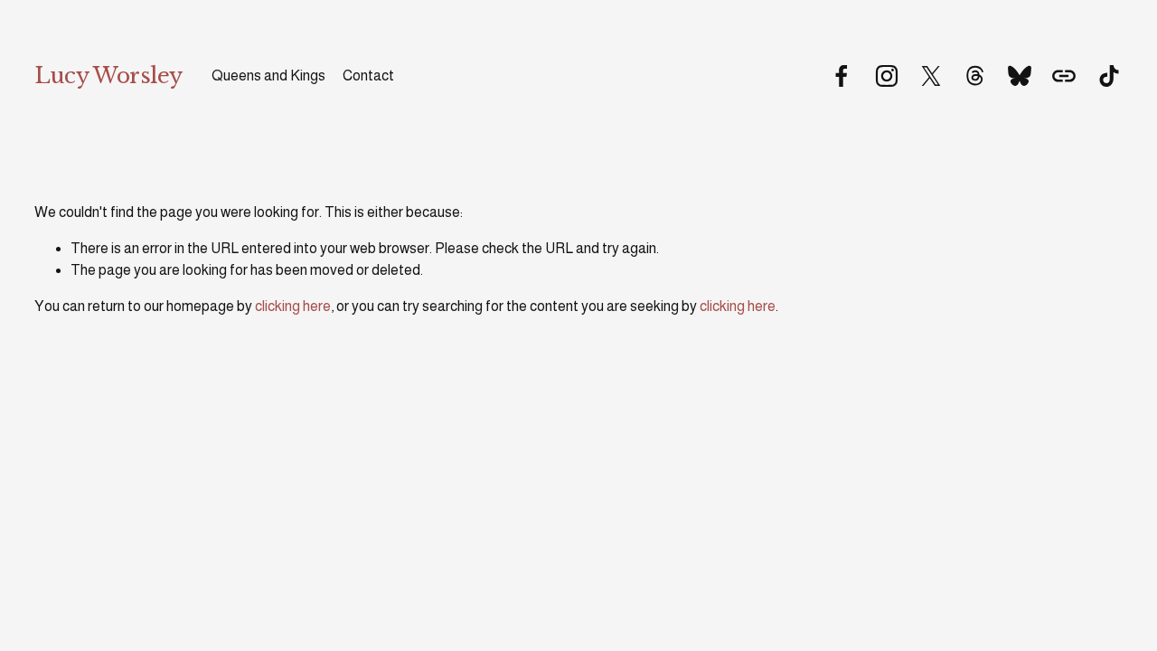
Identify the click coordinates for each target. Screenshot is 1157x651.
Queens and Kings (268, 75)
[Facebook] (841, 76)
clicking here (293, 306)
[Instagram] (886, 76)
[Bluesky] (1019, 76)
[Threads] (975, 76)
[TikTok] (1109, 76)
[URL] (1063, 76)
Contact (368, 75)
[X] (931, 76)
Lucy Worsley (108, 75)
